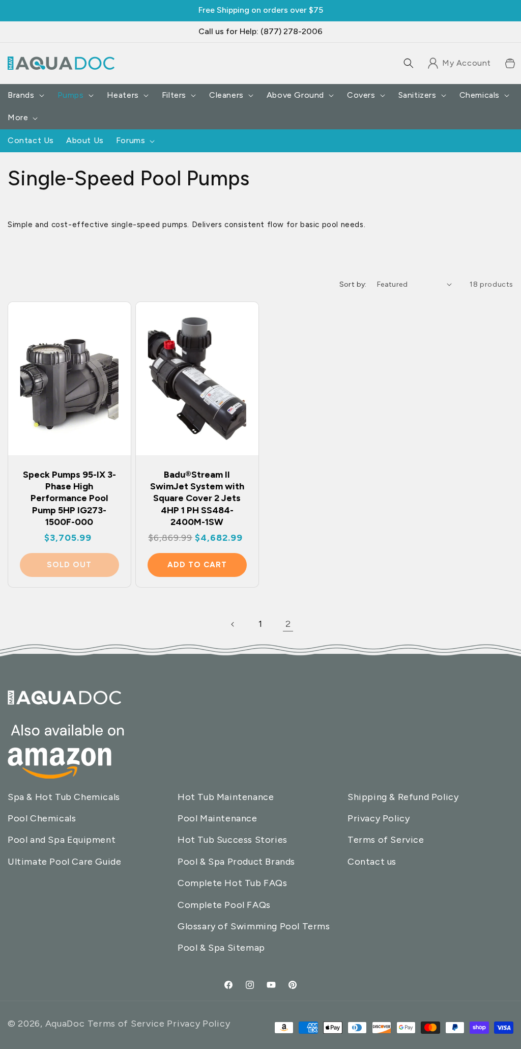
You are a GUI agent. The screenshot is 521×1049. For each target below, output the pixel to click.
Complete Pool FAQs (224, 904)
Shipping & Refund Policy (403, 797)
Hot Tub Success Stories (232, 839)
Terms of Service (386, 839)
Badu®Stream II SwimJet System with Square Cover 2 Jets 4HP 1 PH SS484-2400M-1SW (197, 498)
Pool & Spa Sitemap (221, 947)
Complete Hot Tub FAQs (232, 883)
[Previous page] (233, 624)
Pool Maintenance (217, 818)
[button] (408, 63)
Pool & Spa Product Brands (236, 861)
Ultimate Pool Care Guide (64, 861)
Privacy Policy (379, 818)
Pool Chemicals (42, 818)
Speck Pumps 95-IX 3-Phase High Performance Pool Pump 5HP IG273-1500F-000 (69, 498)
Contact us (372, 861)
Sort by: (353, 284)
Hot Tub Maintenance (226, 797)
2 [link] (288, 623)
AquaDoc (65, 1023)
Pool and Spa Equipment (61, 839)
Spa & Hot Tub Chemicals (64, 797)
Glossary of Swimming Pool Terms (254, 926)
